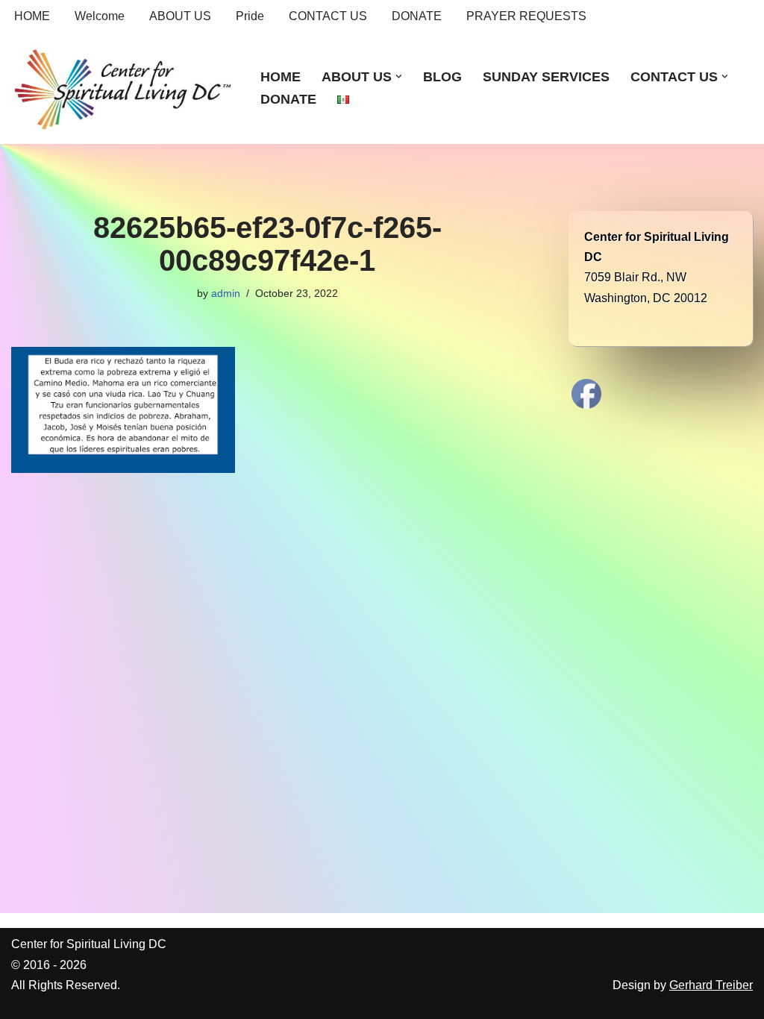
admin (225, 293)
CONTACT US (328, 16)
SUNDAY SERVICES (546, 76)
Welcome (100, 16)
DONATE (417, 16)
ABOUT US (180, 16)
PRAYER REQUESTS (526, 16)
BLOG (442, 76)
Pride (250, 16)
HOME (32, 16)
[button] (398, 76)
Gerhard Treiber (711, 985)
